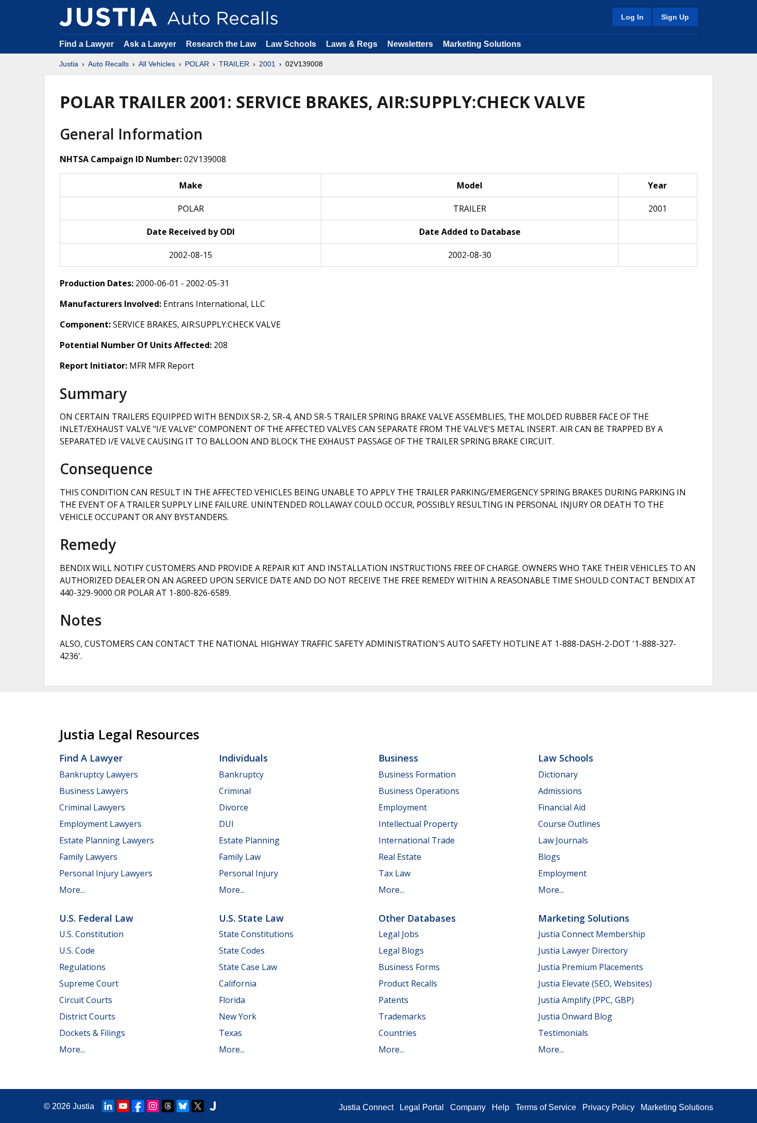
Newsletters (410, 44)
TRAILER (234, 64)
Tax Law (394, 873)
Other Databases (417, 918)
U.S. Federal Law (96, 918)
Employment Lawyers (100, 824)
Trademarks (402, 1016)
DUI (226, 824)
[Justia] (108, 17)
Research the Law (221, 44)
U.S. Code (77, 950)
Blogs (549, 856)
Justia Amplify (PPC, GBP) (586, 1000)
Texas (230, 1033)
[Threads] (168, 1106)
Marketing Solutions (482, 44)
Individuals (243, 758)
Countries (397, 1033)
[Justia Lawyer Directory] (213, 1106)
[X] (198, 1106)
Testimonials (563, 1033)
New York (237, 1016)
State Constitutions (256, 934)
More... (72, 889)
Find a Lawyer (86, 44)
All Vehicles (157, 64)
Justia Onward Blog (575, 1016)
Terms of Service (545, 1107)
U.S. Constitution (91, 934)
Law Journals (563, 840)
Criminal (235, 791)
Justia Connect (366, 1107)
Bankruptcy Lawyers (98, 774)
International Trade (416, 840)
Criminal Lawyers (92, 807)
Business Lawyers (93, 791)
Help (500, 1107)
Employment (402, 807)
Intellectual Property (418, 824)
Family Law (240, 856)
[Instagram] (153, 1106)
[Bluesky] (183, 1106)
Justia (68, 64)
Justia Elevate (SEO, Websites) (595, 983)
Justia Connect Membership (591, 934)
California (237, 983)
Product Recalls (407, 983)
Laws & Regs (351, 44)
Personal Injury (248, 873)
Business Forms (409, 967)
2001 (267, 64)
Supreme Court (88, 983)
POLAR (197, 64)
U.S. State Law (251, 918)
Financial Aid (562, 807)
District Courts (87, 1016)
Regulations (82, 967)
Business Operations (418, 791)
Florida (232, 1000)
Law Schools (291, 44)
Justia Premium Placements (590, 967)
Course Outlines (569, 824)
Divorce (233, 807)
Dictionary (558, 774)
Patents (393, 1000)
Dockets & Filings (92, 1033)
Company (468, 1107)
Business (398, 758)
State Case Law (248, 967)
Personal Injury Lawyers (105, 873)
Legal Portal (422, 1107)
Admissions (560, 791)
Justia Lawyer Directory (583, 950)
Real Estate (399, 856)
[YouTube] (123, 1106)
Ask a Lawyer (151, 44)
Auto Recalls (108, 64)
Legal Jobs (398, 934)
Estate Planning (249, 840)
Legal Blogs (401, 950)
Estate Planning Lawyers (106, 840)
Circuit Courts (85, 1000)
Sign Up (675, 17)
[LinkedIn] (108, 1106)
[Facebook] (138, 1106)
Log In (632, 17)
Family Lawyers (88, 856)
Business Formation (417, 774)
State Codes (242, 950)
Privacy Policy (608, 1107)
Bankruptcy (241, 774)
